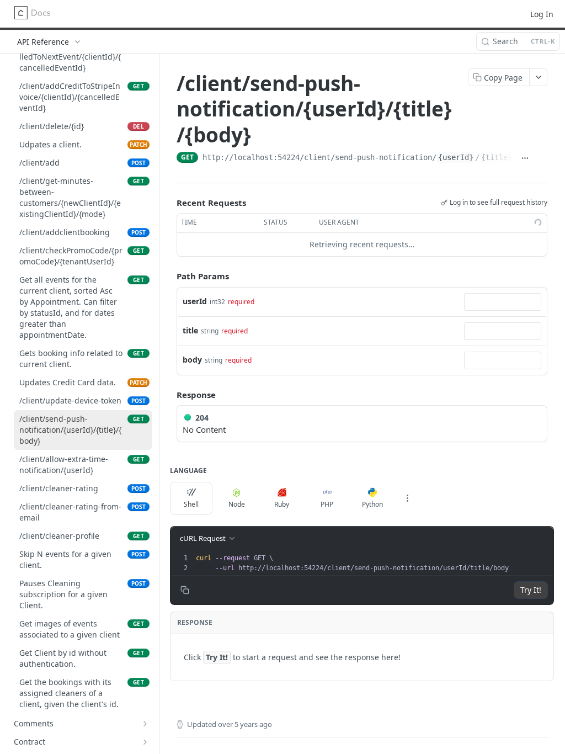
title (190, 330)
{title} (496, 157)
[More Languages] (407, 498)
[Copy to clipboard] (541, 158)
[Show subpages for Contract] (145, 741)
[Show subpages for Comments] (145, 723)
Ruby (281, 504)
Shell (191, 504)
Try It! (530, 590)
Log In (541, 14)
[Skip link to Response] (169, 394)
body (192, 359)
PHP (327, 504)
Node (236, 504)
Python (372, 504)
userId (195, 301)
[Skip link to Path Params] (169, 276)
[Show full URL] (525, 158)
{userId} (455, 157)
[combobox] (502, 302)
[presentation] (373, 563)
